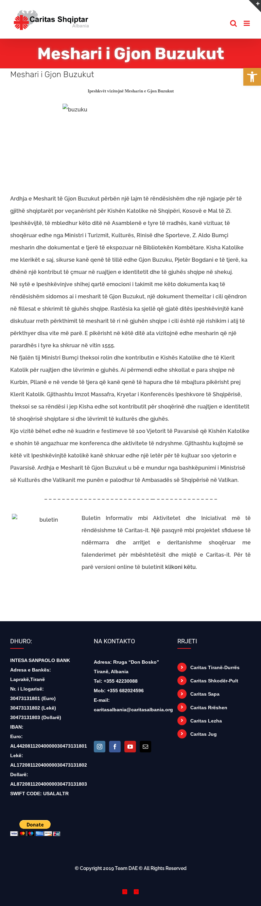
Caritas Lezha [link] (206, 721)
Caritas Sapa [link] (205, 694)
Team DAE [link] (126, 868)
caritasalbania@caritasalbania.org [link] (133, 709)
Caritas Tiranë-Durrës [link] (215, 667)
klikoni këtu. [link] (181, 567)
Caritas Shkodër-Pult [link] (214, 680)
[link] (252, 77)
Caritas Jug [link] (203, 734)
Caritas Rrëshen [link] (208, 707)
